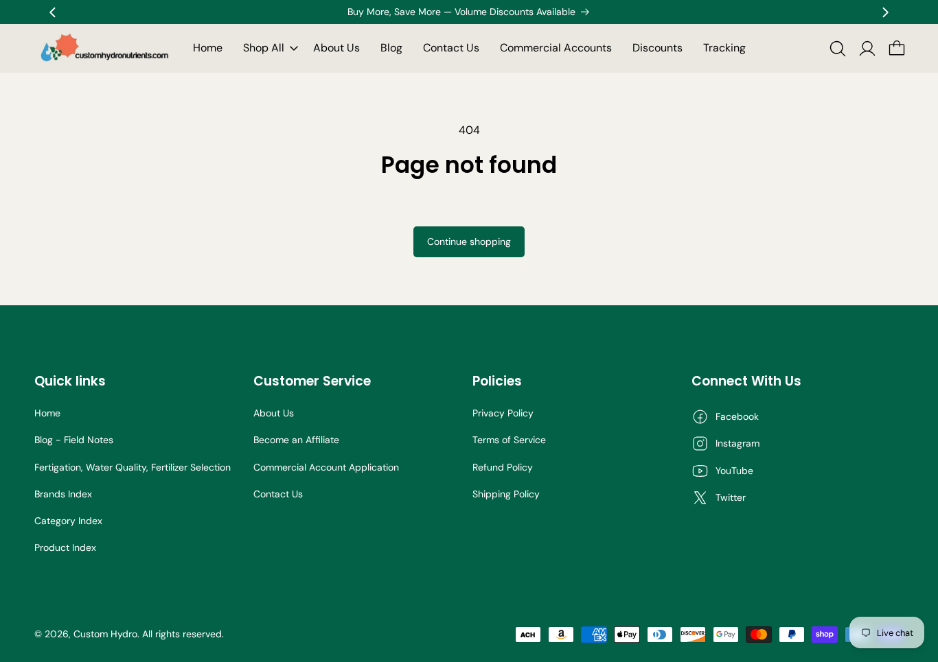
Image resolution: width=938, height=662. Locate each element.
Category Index (68, 521)
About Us (273, 413)
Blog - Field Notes (73, 440)
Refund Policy (502, 467)
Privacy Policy (503, 413)
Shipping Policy (506, 494)
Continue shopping (469, 241)
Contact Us (278, 494)
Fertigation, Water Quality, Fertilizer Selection (132, 467)
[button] (268, 48)
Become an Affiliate (296, 440)
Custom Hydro (105, 634)
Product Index (65, 547)
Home (47, 413)
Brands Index (63, 494)
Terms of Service (509, 440)
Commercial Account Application (326, 467)
